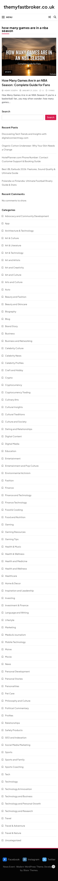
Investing (10, 598)
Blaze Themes (30, 870)
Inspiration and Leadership (19, 590)
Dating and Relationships (18, 429)
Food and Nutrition (15, 517)
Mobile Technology (15, 642)
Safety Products (14, 730)
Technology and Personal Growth (23, 803)
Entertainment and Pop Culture (22, 465)
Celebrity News (13, 355)
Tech (7, 774)
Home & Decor (13, 583)
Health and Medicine (16, 561)
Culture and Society (15, 421)
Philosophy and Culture (17, 700)
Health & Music (13, 546)
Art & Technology (14, 252)
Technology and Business (18, 796)
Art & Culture (12, 238)
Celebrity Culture (14, 348)
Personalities (12, 686)
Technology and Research (19, 811)
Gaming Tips (12, 539)
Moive (8, 649)
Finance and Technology (18, 495)
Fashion (9, 480)
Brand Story (11, 326)
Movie (8, 656)
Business (10, 333)
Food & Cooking (14, 509)
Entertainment (13, 458)
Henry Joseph (11, 90)
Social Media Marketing (17, 744)
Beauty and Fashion (15, 296)
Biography (10, 311)
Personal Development (17, 671)
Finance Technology (16, 502)
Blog (7, 318)
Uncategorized (13, 840)
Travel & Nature (13, 833)
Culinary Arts (12, 399)
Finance (9, 487)
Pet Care (9, 693)
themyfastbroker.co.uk (29, 7)
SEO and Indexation (15, 737)
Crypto (9, 377)
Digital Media (12, 443)
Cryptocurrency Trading (17, 392)
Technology (11, 781)
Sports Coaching (14, 766)
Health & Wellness (14, 553)
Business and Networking (18, 340)
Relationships (12, 722)
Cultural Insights (14, 407)
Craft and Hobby (14, 370)
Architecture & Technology (19, 230)
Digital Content (13, 436)
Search (6, 111)
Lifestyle (9, 620)
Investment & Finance (16, 605)
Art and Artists (12, 260)
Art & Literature (13, 245)
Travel (8, 818)
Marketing (10, 627)
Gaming (9, 524)
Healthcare (11, 575)
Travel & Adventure (15, 825)
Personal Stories (14, 678)
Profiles (9, 715)
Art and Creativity (14, 267)
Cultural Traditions (15, 414)
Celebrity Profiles (14, 362)
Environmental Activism (17, 473)
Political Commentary (17, 708)
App (7, 223)
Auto (7, 289)
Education (10, 451)
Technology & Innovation (18, 789)
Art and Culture (13, 274)
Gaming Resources (15, 531)
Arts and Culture (13, 282)
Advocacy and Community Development (27, 216)
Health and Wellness (16, 568)
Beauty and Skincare (16, 304)
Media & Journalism (15, 634)
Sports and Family (15, 759)
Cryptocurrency (13, 384)
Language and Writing (17, 612)
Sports (8, 72)
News (8, 664)
